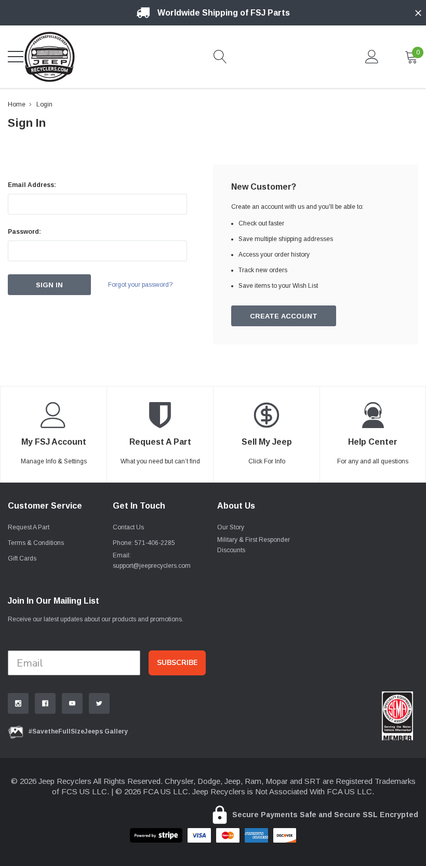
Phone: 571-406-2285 (144, 543)
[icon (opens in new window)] (18, 703)
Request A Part (28, 527)
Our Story (230, 527)
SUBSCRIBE (177, 663)
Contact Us (128, 527)
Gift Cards (22, 558)
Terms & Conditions (36, 543)
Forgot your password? (140, 284)
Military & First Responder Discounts (253, 545)
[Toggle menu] (15, 56)
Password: (24, 231)
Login (44, 104)
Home (16, 104)
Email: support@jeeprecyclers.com (152, 560)
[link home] (49, 57)
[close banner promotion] (418, 13)
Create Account (283, 316)
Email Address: (32, 185)
